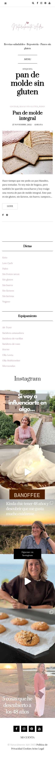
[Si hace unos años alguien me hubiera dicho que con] (27, 690)
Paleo (5, 268)
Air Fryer (7, 327)
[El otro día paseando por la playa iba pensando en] (27, 581)
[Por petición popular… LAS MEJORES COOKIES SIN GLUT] (27, 636)
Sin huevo (7, 285)
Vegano (6, 301)
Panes (42, 107)
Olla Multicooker (11, 360)
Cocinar (14, 107)
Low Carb (7, 263)
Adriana (38, 125)
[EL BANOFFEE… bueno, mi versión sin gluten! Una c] (27, 472)
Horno (5, 349)
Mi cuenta (27, 737)
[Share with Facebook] (4, 215)
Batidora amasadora (13, 333)
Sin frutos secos (10, 274)
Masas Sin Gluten (28, 107)
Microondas (8, 365)
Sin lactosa (8, 296)
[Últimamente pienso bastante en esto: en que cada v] (27, 417)
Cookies (27, 748)
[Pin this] (8, 215)
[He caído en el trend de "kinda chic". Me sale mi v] (27, 526)
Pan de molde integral (28, 116)
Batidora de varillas (12, 338)
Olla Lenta (7, 355)
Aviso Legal (38, 748)
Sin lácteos (8, 290)
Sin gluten (7, 279)
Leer (10, 206)
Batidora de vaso (11, 343)
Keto (4, 257)
